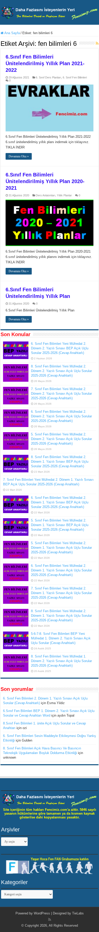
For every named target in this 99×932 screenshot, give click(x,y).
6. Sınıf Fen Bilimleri (75, 77)
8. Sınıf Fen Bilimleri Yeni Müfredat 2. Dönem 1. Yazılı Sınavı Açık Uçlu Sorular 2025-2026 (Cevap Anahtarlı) (61, 615)
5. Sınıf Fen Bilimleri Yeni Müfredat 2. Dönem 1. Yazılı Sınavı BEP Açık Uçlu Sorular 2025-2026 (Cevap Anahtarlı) (59, 524)
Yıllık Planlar (64, 195)
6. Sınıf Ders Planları (48, 77)
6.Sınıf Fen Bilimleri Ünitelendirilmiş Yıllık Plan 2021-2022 (45, 63)
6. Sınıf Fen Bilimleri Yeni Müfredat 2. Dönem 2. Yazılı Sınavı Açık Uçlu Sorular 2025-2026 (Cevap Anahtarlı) (61, 416)
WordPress (42, 913)
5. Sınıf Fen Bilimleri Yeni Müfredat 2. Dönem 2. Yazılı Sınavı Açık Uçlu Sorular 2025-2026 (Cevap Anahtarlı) (61, 438)
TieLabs (78, 913)
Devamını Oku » (19, 156)
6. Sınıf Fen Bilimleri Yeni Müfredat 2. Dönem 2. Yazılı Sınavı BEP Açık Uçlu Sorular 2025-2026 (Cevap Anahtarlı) (59, 348)
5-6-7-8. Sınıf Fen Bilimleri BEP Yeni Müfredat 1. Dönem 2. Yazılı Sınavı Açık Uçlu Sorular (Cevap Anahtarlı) (61, 638)
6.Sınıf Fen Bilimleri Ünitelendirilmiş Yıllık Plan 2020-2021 (45, 181)
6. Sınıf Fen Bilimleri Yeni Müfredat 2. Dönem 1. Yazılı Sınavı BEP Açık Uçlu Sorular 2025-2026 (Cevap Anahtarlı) (59, 502)
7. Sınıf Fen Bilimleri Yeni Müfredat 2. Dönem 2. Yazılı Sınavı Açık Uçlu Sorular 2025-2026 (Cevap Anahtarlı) (61, 393)
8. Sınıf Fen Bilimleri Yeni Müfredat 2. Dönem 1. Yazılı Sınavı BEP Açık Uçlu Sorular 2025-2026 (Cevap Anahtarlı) (59, 461)
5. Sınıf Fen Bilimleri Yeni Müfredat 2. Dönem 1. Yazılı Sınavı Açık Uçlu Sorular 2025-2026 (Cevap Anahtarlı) (61, 547)
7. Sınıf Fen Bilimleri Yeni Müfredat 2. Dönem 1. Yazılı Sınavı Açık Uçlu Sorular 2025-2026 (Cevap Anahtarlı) (61, 592)
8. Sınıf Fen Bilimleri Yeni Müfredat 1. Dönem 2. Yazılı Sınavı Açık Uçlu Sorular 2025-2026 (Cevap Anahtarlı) (61, 660)
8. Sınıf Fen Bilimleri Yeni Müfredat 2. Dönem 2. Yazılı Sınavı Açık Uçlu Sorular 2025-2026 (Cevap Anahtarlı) (61, 370)
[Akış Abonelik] (97, 43)
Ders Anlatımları (45, 195)
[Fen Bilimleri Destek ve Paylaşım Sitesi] (49, 12)
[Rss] (50, 919)
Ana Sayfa (12, 33)
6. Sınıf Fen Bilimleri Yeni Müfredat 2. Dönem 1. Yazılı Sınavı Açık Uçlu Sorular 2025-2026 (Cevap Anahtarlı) (61, 570)
